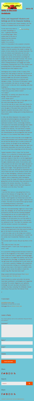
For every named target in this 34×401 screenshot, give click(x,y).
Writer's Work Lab (17, 306)
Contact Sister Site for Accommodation (12, 399)
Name (3, 340)
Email (3, 347)
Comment (4, 323)
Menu (28, 9)
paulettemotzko (6, 302)
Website (3, 354)
